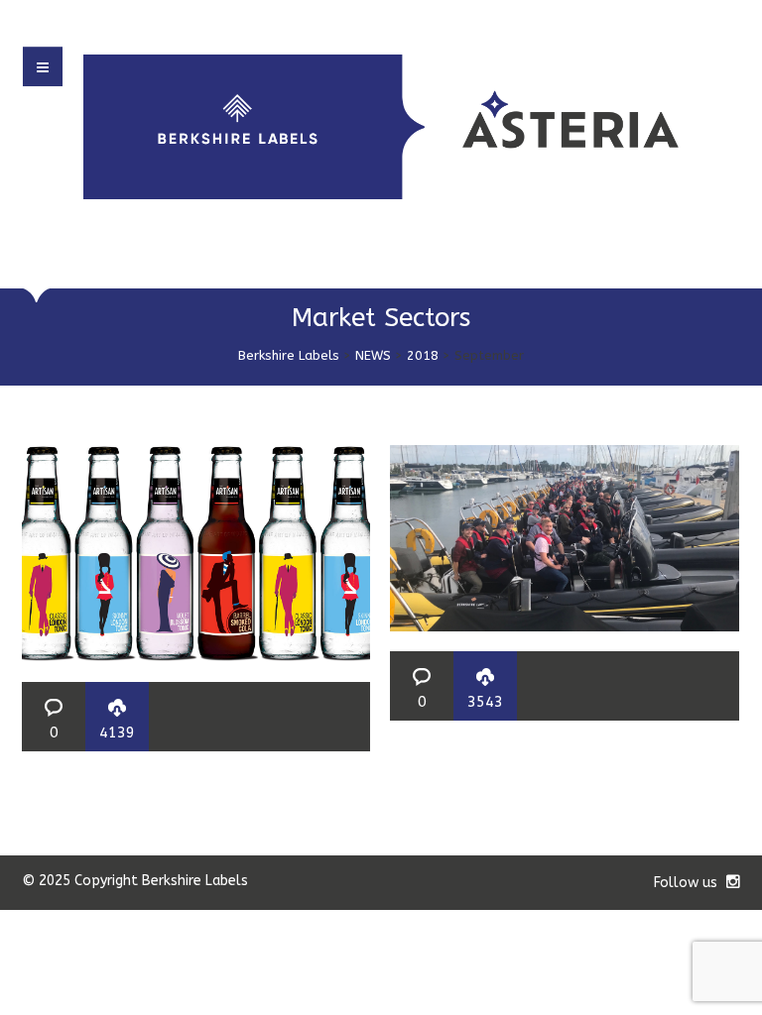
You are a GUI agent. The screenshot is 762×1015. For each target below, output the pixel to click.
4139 (117, 732)
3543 (485, 702)
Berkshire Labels (288, 355)
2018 (423, 355)
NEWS (373, 355)
